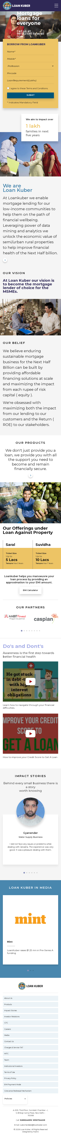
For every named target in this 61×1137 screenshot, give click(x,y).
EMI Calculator (30, 590)
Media (6, 1035)
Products (8, 1004)
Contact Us (9, 1041)
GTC (6, 1023)
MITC (6, 1054)
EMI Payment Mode (12, 1084)
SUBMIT (31, 95)
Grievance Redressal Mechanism (17, 1091)
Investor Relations (11, 1017)
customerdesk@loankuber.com (33, 1125)
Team (6, 1060)
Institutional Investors (13, 1066)
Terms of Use (9, 1072)
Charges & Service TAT (13, 1047)
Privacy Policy (10, 1078)
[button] (21, 631)
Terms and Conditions (37, 88)
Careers (7, 1029)
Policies (15, 1099)
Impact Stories (10, 1010)
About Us (8, 998)
